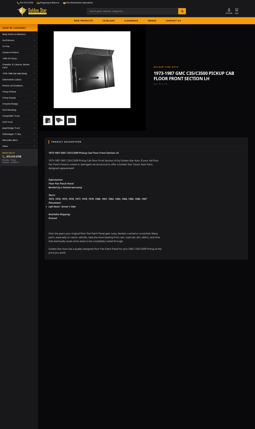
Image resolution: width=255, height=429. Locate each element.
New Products (83, 20)
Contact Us (173, 20)
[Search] (182, 11)
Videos (152, 20)
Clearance (131, 20)
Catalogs (109, 20)
